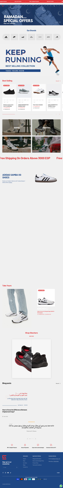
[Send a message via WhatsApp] (61, 486)
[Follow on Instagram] (5, 472)
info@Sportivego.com (55, 458)
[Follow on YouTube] (8, 472)
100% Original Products (26, 1)
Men (36, 4)
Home (18, 4)
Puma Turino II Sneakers (38, 104)
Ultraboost (9, 212)
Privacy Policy (35, 462)
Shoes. (10, 182)
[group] (31, 14)
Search (24, 458)
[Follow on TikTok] (10, 472)
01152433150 (56, 461)
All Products (22, 4)
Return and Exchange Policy (38, 460)
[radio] (4, 100)
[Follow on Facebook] (3, 472)
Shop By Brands (30, 4)
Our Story (44, 4)
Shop (24, 460)
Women (39, 4)
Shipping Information (37, 458)
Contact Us (31, 7)
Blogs (24, 465)
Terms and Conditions (37, 465)
